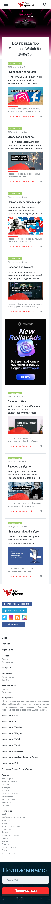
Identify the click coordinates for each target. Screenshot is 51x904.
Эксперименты (9, 685)
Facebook (15, 624)
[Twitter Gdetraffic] (4, 617)
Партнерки (7, 811)
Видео (5, 659)
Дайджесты (7, 662)
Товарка (6, 820)
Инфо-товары (8, 853)
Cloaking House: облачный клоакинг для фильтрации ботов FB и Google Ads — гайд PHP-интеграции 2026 (25, 704)
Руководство (8, 677)
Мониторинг (7, 778)
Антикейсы (7, 692)
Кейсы (5, 689)
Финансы (6, 829)
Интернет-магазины (11, 826)
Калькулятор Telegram (12, 733)
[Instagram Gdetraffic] (11, 617)
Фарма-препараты (10, 835)
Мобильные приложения (13, 817)
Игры (4, 823)
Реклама (6, 644)
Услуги (5, 841)
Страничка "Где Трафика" (18, 604)
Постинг (6, 784)
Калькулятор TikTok (11, 739)
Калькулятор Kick (10, 763)
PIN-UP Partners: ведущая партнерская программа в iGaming (25, 701)
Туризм (5, 832)
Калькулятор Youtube (12, 727)
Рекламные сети (9, 781)
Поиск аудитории (10, 793)
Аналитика (7, 674)
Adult (4, 814)
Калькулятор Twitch (11, 745)
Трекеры (6, 787)
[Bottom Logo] (14, 592)
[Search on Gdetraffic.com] (45, 4)
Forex (4, 850)
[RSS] (17, 617)
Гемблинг (6, 844)
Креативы (6, 802)
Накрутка (6, 790)
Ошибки (5, 680)
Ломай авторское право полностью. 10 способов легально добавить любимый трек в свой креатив (25, 707)
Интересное (7, 697)
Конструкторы (8, 799)
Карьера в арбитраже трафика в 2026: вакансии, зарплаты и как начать (25, 710)
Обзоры (5, 775)
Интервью (6, 668)
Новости (6, 656)
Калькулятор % (9, 721)
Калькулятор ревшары (12, 751)
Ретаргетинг (7, 796)
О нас (4, 638)
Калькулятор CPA (10, 715)
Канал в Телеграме (17, 610)
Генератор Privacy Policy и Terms (17, 769)
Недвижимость (9, 847)
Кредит (5, 838)
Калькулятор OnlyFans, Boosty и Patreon (20, 757)
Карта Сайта (7, 650)
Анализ (5, 805)
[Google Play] (25, 618)
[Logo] (25, 4)
